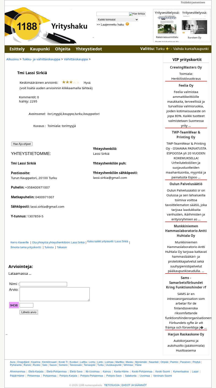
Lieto (100, 362)
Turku (100, 365)
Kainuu (107, 371)
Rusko (36, 365)
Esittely (17, 49)
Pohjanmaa (49, 375)
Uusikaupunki (114, 365)
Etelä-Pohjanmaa (57, 371)
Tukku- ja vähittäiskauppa (41, 59)
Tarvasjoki (89, 365)
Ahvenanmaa (17, 371)
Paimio (174, 362)
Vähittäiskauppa (76, 59)
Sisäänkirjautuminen (193, 2)
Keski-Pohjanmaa (142, 371)
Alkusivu (12, 59)
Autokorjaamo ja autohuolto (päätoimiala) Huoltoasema (186, 342)
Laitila (83, 362)
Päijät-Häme (17, 375)
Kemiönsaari (49, 362)
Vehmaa (128, 365)
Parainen (185, 362)
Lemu (92, 362)
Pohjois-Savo (114, 375)
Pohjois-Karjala (68, 375)
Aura (12, 362)
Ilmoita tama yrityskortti (26, 247)
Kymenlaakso (181, 371)
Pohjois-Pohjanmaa (91, 375)
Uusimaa (145, 375)
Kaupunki (40, 49)
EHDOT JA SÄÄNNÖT (134, 385)
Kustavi (74, 362)
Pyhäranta (16, 365)
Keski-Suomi (162, 371)
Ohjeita (62, 49)
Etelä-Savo (76, 371)
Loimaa (109, 362)
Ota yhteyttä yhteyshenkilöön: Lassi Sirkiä (58, 242)
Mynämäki (141, 362)
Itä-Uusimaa (93, 371)
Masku (129, 362)
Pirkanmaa (33, 375)
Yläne (138, 365)
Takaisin (62, 247)
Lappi (195, 371)
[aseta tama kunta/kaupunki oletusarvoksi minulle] (168, 49)
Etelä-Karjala (35, 371)
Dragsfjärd (23, 362)
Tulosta (49, 247)
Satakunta (130, 375)
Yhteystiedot (89, 49)
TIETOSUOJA (112, 385)
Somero (63, 365)
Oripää (164, 362)
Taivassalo (76, 365)
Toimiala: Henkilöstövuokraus (186, 73)
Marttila (119, 362)
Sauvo (53, 365)
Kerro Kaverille (20, 242)
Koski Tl (63, 362)
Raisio (27, 365)
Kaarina (35, 362)
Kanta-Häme (121, 371)
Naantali (154, 362)
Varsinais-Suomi (162, 375)
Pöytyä (196, 362)
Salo (44, 365)
